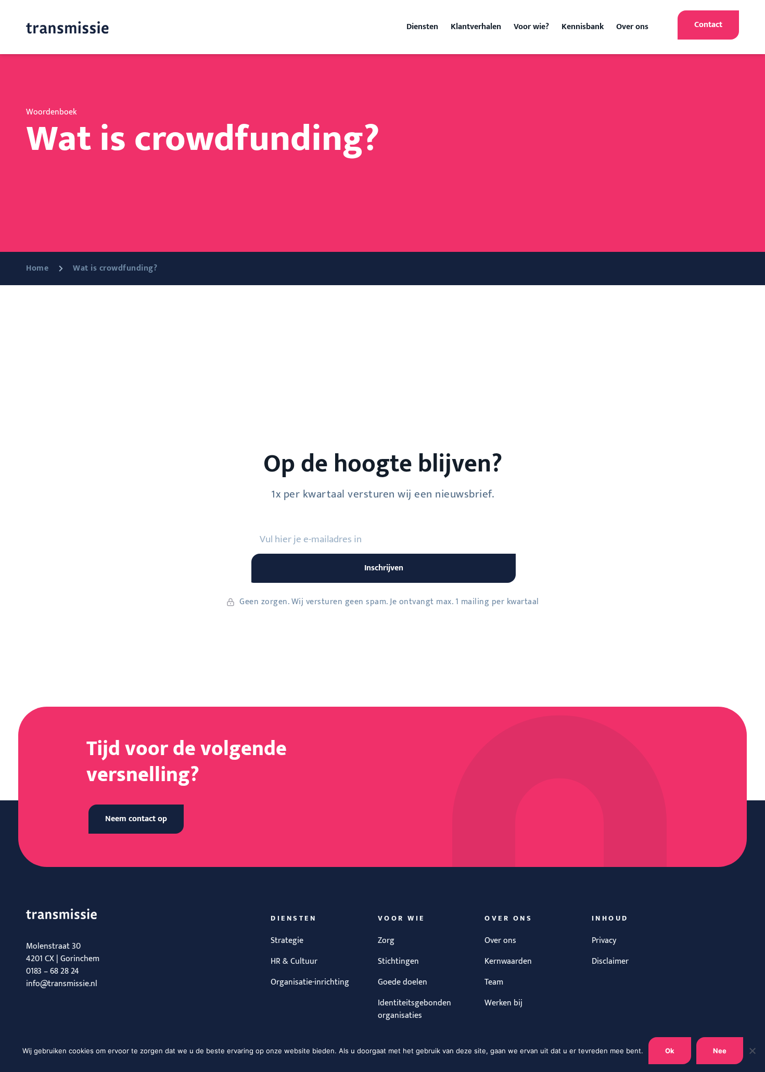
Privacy (604, 941)
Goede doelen (402, 982)
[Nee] (752, 1050)
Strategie (287, 941)
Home (37, 268)
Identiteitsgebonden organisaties (414, 1009)
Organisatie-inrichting (310, 982)
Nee (719, 1051)
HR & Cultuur (294, 961)
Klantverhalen (476, 27)
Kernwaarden (508, 961)
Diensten (422, 27)
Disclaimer (610, 961)
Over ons (632, 27)
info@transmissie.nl (61, 984)
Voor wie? (531, 27)
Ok (669, 1051)
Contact (708, 25)
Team (493, 982)
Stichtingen (398, 961)
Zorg (386, 941)
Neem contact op (136, 819)
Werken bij (503, 1003)
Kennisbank (583, 27)
